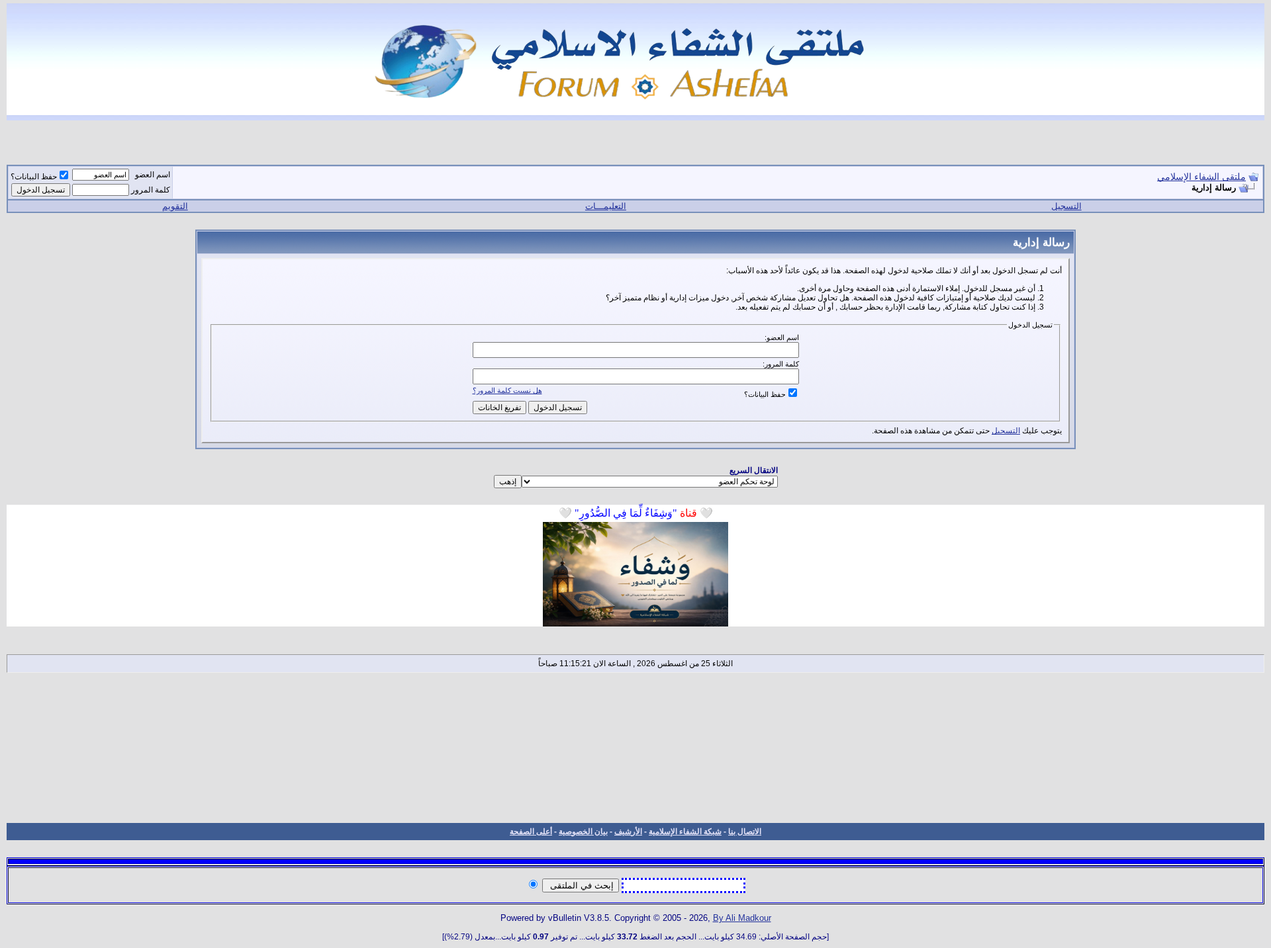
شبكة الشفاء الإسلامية (685, 831)
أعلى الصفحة (531, 831)
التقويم (175, 206)
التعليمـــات (605, 206)
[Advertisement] (635, 747)
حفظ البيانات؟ (34, 176)
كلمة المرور (150, 189)
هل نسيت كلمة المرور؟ (507, 390)
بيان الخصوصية (583, 831)
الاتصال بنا (744, 831)
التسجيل (1066, 206)
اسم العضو (152, 174)
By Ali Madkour (742, 918)
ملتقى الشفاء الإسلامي (1201, 176)
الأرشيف (628, 831)
